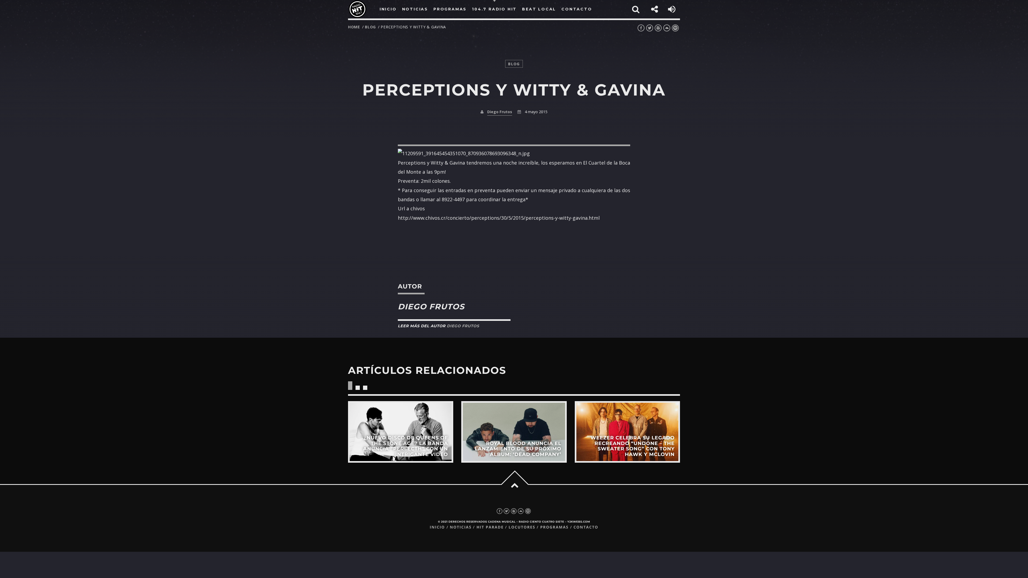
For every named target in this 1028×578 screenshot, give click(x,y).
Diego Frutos (499, 111)
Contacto (585, 527)
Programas (554, 527)
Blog (370, 26)
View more (400, 431)
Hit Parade (490, 527)
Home (354, 26)
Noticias (460, 527)
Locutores (522, 527)
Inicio (437, 527)
